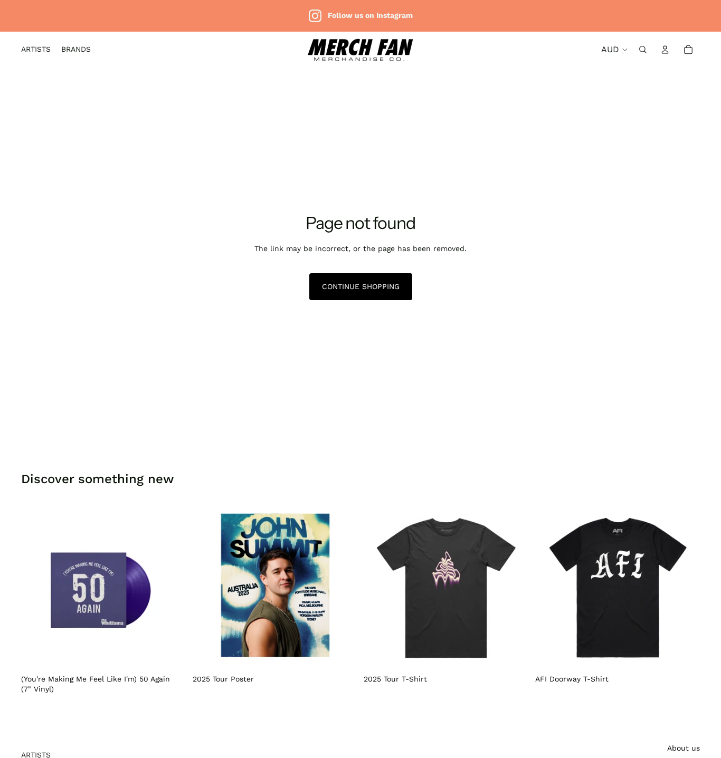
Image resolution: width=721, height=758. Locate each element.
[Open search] (642, 49)
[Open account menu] (665, 49)
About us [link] (683, 748)
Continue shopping (361, 286)
